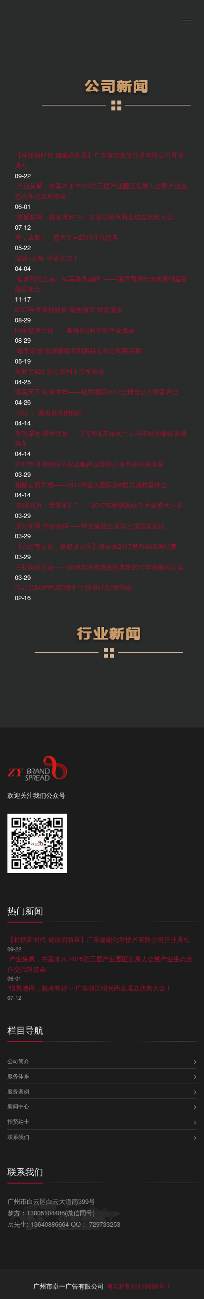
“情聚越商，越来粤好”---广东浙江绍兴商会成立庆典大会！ (97, 216)
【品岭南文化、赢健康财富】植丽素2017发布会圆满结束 (96, 546)
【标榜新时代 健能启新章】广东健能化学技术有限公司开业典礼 (98, 939)
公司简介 (18, 1061)
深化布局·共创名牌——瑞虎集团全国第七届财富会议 (90, 525)
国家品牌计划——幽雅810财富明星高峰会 (75, 330)
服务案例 (18, 1091)
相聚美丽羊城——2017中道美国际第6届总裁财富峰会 (91, 484)
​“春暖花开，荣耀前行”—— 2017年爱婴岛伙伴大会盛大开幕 (99, 505)
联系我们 (18, 1137)
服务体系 (18, 1076)
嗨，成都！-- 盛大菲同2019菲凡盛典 (66, 237)
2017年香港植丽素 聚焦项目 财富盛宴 (69, 309)
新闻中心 (18, 1106)
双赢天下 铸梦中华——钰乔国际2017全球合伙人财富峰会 (97, 391)
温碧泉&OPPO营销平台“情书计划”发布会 (73, 587)
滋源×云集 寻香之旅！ (47, 257)
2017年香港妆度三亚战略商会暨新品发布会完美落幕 (89, 463)
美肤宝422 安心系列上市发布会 (59, 371)
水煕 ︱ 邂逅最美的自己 (49, 412)
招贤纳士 (18, 1121)
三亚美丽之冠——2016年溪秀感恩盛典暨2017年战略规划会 (99, 567)
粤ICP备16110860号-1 (138, 1286)
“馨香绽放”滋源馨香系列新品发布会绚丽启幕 (78, 350)
